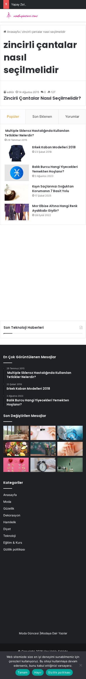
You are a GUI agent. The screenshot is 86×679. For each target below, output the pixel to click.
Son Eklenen (42, 116)
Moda (7, 501)
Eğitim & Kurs (12, 542)
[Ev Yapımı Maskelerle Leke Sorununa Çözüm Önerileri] (43, 433)
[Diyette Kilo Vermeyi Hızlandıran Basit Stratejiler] (16, 449)
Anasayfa (13, 31)
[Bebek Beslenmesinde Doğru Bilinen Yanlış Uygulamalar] (70, 449)
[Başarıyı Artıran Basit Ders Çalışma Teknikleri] (43, 449)
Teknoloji (9, 536)
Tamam (22, 672)
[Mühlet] (21, 15)
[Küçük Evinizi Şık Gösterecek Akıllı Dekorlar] (16, 433)
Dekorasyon (11, 515)
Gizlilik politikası (14, 549)
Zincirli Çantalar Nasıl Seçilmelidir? (42, 98)
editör (10, 92)
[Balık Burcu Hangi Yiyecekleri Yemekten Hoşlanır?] (17, 173)
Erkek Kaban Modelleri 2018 (54, 147)
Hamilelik (9, 522)
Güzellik (8, 508)
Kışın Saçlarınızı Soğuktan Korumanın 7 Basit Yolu (53, 188)
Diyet (7, 529)
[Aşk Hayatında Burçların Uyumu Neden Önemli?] (16, 465)
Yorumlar (72, 116)
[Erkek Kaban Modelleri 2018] (17, 153)
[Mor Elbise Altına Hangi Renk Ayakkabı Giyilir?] (17, 212)
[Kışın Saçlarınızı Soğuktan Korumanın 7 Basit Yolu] (17, 192)
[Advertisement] (43, 271)
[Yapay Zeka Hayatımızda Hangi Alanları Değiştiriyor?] (70, 433)
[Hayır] (80, 665)
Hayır (37, 672)
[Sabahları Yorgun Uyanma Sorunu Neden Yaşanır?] (43, 465)
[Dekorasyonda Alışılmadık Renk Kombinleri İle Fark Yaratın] (70, 465)
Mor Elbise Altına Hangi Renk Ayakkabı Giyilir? (54, 208)
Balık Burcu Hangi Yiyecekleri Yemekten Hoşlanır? (55, 169)
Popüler (13, 116)
